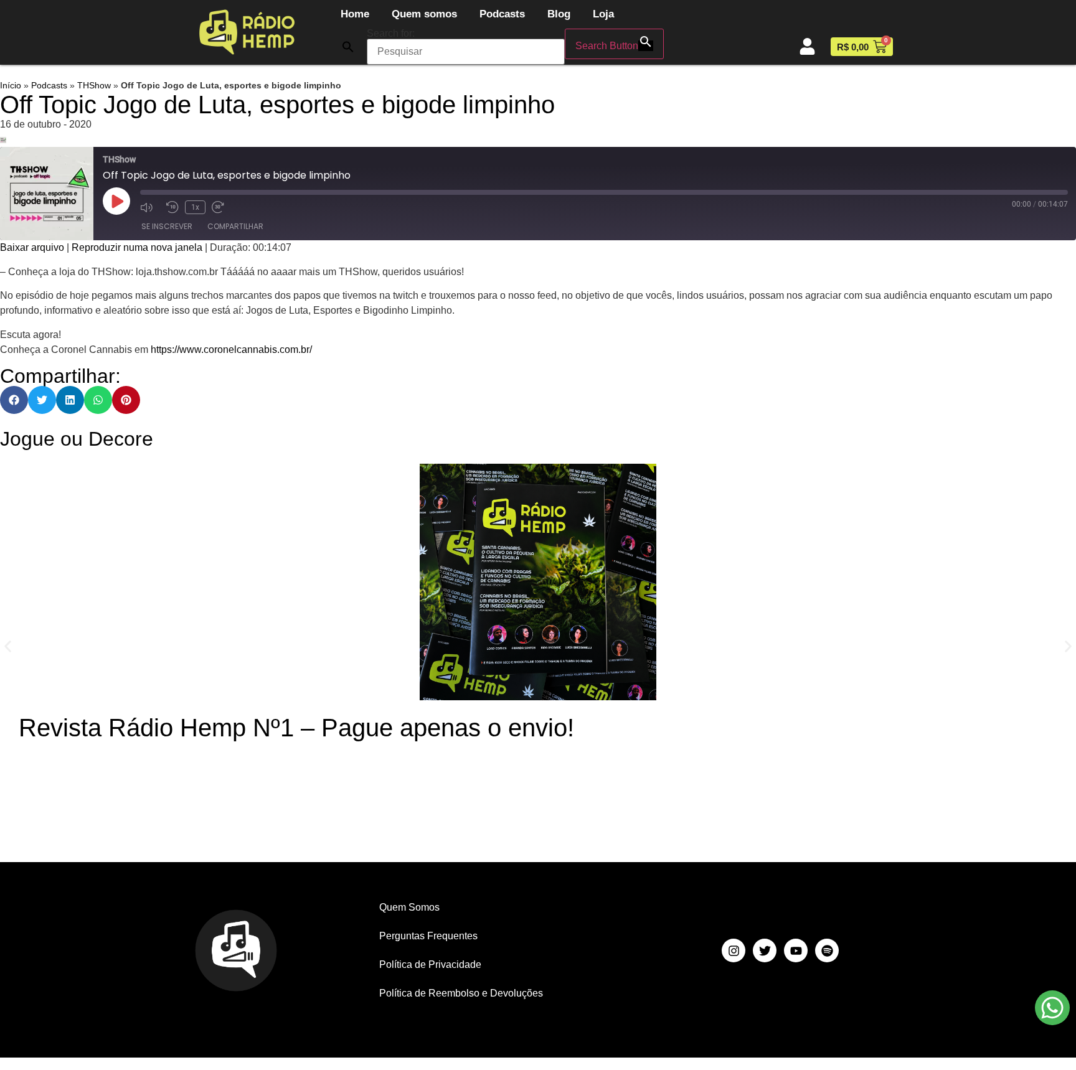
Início (10, 85)
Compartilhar (235, 226)
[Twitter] (764, 950)
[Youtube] (796, 950)
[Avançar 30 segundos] (222, 207)
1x (195, 207)
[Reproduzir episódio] (116, 201)
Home (355, 14)
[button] (348, 47)
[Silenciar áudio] (150, 207)
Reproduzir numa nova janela (137, 247)
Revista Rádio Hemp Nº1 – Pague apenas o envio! (296, 727)
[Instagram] (733, 950)
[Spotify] (827, 950)
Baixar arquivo (32, 247)
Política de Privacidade (430, 964)
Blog (558, 14)
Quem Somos (409, 907)
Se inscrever (166, 226)
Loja (603, 14)
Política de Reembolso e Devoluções (461, 993)
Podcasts (502, 14)
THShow (94, 85)
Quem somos (424, 14)
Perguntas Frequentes (428, 936)
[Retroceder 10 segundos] (172, 207)
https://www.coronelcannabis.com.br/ (231, 349)
